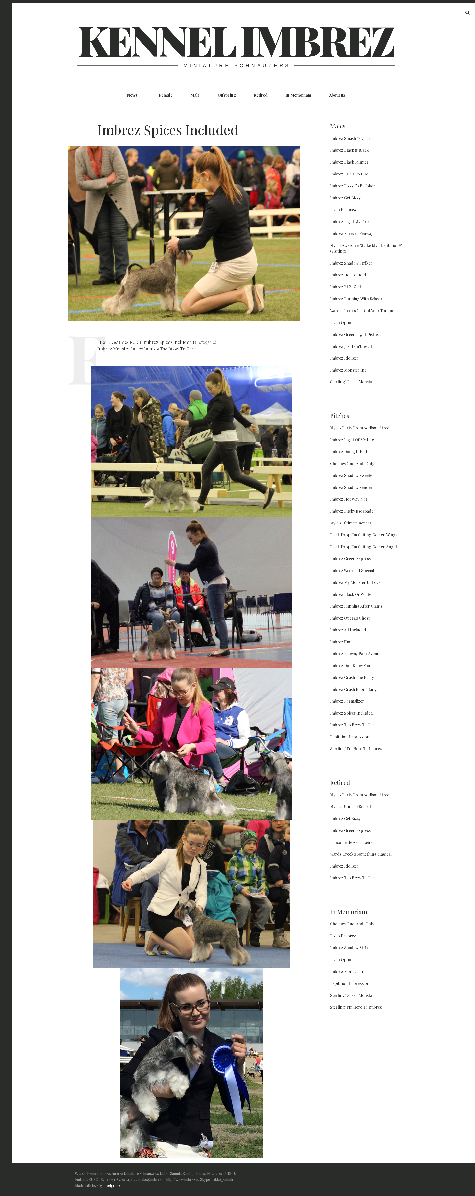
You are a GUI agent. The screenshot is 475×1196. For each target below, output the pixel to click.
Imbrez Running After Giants (356, 606)
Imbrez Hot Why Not (348, 499)
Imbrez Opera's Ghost (350, 618)
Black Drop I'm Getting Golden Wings (363, 534)
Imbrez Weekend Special (352, 570)
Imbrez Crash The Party (352, 677)
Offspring (227, 95)
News (134, 95)
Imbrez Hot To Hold (348, 274)
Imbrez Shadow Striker (351, 263)
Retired (261, 95)
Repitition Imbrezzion (349, 736)
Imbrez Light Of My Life (352, 439)
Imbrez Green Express (350, 558)
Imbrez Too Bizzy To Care (353, 724)
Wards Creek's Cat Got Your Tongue (362, 310)
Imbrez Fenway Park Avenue (355, 653)
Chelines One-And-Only (352, 463)
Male (195, 95)
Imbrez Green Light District (355, 334)
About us (337, 95)
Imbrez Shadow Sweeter (352, 475)
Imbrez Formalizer (347, 701)
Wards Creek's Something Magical (361, 854)
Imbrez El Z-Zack (346, 286)
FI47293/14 (205, 342)
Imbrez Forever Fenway (351, 233)
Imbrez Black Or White (350, 594)
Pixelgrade (111, 1185)
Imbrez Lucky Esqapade (351, 511)
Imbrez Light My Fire (349, 221)
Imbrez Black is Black (349, 150)
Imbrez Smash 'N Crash (351, 138)
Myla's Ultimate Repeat (350, 522)
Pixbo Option (342, 322)
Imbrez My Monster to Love (355, 582)
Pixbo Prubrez (343, 209)
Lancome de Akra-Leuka (352, 842)
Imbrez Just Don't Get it (351, 346)
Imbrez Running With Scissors (357, 298)
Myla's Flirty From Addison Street (360, 427)
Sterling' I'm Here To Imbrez (356, 748)
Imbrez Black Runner (349, 162)
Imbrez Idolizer (344, 358)
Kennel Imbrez (235, 39)
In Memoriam (298, 95)
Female (166, 95)
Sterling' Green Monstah (352, 381)
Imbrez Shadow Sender (351, 487)
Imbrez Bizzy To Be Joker (352, 185)
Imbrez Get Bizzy (345, 197)
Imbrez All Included (348, 629)
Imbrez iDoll (341, 641)
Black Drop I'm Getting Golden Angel (363, 546)
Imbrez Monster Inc (348, 370)
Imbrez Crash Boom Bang (353, 689)
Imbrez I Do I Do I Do (349, 173)
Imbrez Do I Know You (350, 665)
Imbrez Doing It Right (350, 451)
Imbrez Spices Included (351, 713)
